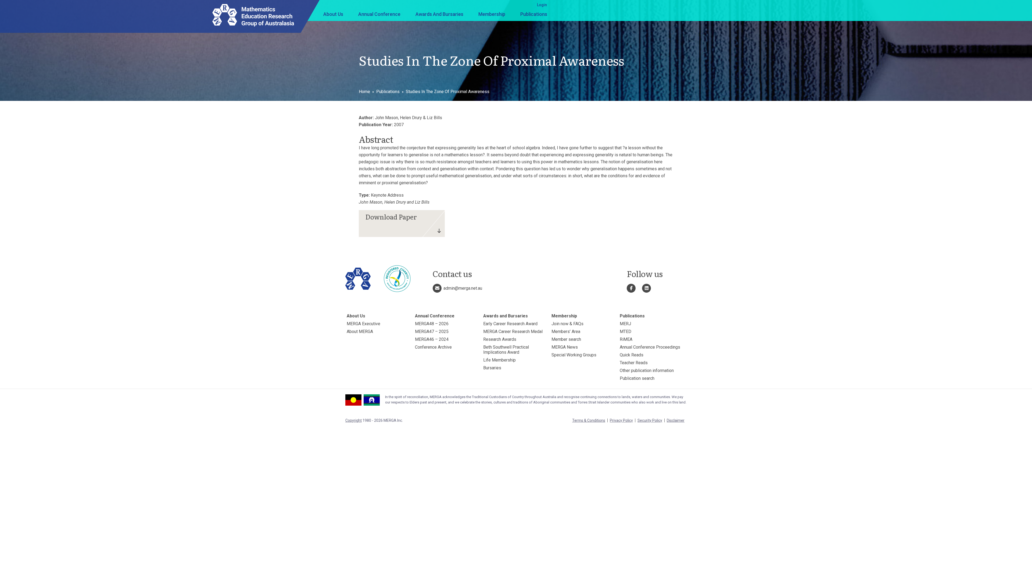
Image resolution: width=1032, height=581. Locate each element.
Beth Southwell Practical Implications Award (506, 350)
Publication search (637, 378)
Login (542, 5)
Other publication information (647, 370)
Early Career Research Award (510, 323)
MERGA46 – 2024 (432, 339)
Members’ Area (565, 331)
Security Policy (649, 420)
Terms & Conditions (588, 420)
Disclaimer (676, 420)
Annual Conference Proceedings (650, 347)
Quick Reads (631, 354)
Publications (533, 14)
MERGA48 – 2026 (432, 323)
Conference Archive (433, 347)
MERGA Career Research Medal (513, 331)
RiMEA (626, 339)
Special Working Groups (573, 354)
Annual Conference (379, 14)
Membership (491, 14)
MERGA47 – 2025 (432, 331)
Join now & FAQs (567, 323)
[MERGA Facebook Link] (631, 288)
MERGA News (564, 347)
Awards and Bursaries (439, 14)
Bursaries (492, 367)
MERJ (625, 323)
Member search (566, 339)
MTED (625, 331)
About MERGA (360, 331)
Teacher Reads (634, 362)
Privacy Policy (621, 420)
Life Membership (499, 360)
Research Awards (499, 339)
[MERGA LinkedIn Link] (646, 288)
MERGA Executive (363, 323)
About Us (333, 14)
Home (364, 91)
